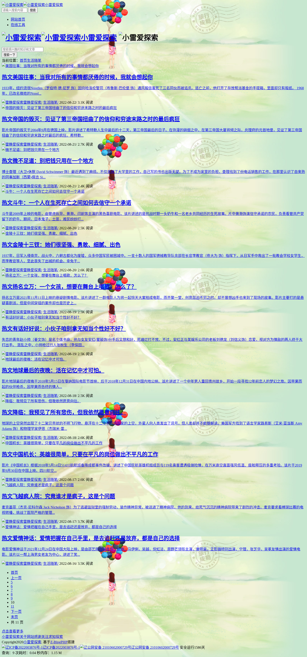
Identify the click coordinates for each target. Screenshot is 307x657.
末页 (14, 617)
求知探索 (56, 637)
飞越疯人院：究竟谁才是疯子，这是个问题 (58, 496)
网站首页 (18, 19)
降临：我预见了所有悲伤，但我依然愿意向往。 (64, 412)
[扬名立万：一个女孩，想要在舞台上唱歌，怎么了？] (45, 275)
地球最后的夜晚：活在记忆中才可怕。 (53, 370)
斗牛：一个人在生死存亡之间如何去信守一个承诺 (66, 203)
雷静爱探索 (32, 102)
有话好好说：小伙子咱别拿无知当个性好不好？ (64, 329)
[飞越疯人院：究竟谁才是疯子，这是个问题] (38, 485)
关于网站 (27, 637)
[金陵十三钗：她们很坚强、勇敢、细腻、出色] (39, 233)
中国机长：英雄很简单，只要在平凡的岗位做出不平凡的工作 (80, 454)
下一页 (16, 611)
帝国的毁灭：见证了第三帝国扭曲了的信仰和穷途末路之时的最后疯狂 (91, 119)
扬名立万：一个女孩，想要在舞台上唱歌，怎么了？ (69, 287)
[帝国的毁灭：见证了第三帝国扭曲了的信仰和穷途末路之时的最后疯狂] (59, 108)
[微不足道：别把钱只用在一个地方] (30, 150)
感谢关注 (41, 637)
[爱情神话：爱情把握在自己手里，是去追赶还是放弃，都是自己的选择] (59, 527)
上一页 (16, 578)
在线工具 (18, 25)
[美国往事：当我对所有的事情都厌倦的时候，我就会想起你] (50, 66)
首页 (23, 60)
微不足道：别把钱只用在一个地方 (47, 161)
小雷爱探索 (11, 637)
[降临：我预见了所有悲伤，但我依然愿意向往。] (41, 401)
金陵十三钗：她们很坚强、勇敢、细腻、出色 (61, 245)
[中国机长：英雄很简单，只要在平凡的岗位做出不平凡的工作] (52, 443)
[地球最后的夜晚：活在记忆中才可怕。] (34, 359)
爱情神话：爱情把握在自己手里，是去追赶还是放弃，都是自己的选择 (91, 538)
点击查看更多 (12, 631)
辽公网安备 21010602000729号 (155, 647)
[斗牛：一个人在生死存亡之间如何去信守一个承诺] (43, 191)
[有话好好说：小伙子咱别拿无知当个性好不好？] (41, 317)
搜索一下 (9, 55)
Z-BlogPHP (58, 642)
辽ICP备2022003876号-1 (61, 647)
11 (12, 606)
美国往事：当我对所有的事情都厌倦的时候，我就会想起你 (77, 77)
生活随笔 (34, 60)
